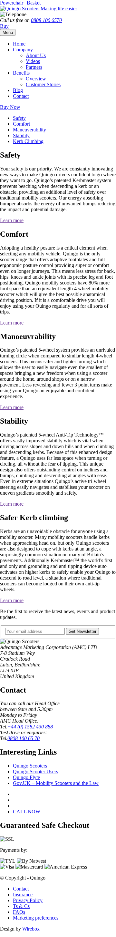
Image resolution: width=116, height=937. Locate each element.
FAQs (19, 912)
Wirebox (31, 929)
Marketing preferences (35, 918)
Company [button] (23, 49)
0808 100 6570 (46, 20)
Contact (21, 96)
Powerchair (11, 2)
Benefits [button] (21, 73)
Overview (36, 78)
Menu (8, 32)
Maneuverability (29, 129)
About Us (36, 55)
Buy (4, 26)
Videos (33, 61)
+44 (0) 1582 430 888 (30, 726)
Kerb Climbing (28, 141)
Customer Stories (43, 84)
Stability (21, 135)
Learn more (12, 220)
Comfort (21, 124)
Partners (34, 67)
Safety (19, 118)
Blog (18, 90)
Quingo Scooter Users (35, 771)
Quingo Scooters (30, 765)
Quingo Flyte (26, 777)
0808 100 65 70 (23, 738)
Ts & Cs (21, 906)
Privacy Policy (28, 900)
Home (19, 43)
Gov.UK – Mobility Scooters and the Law (56, 783)
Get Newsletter (82, 631)
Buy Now (10, 107)
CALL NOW (26, 811)
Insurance (23, 894)
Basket (34, 2)
